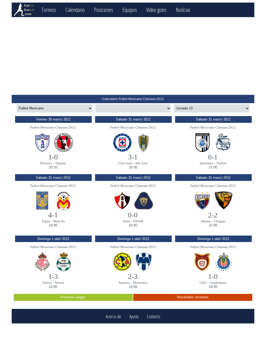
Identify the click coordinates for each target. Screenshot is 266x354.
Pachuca (46, 163)
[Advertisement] (133, 56)
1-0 (53, 157)
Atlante (206, 221)
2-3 (133, 276)
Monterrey (140, 283)
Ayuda (133, 316)
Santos (59, 283)
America (124, 283)
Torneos (48, 9)
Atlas (126, 221)
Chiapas (219, 221)
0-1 (213, 157)
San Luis (141, 163)
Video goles (156, 9)
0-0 (133, 215)
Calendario (75, 9)
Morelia (59, 221)
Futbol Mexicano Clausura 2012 (53, 127)
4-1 (53, 215)
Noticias (183, 9)
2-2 (213, 215)
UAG (203, 283)
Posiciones (103, 9)
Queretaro (207, 163)
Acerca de (113, 316)
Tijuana (60, 163)
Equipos (129, 9)
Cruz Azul (125, 163)
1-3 (53, 276)
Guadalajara (218, 283)
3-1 (133, 157)
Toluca (47, 283)
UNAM (138, 221)
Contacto (153, 316)
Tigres (46, 221)
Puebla (221, 163)
